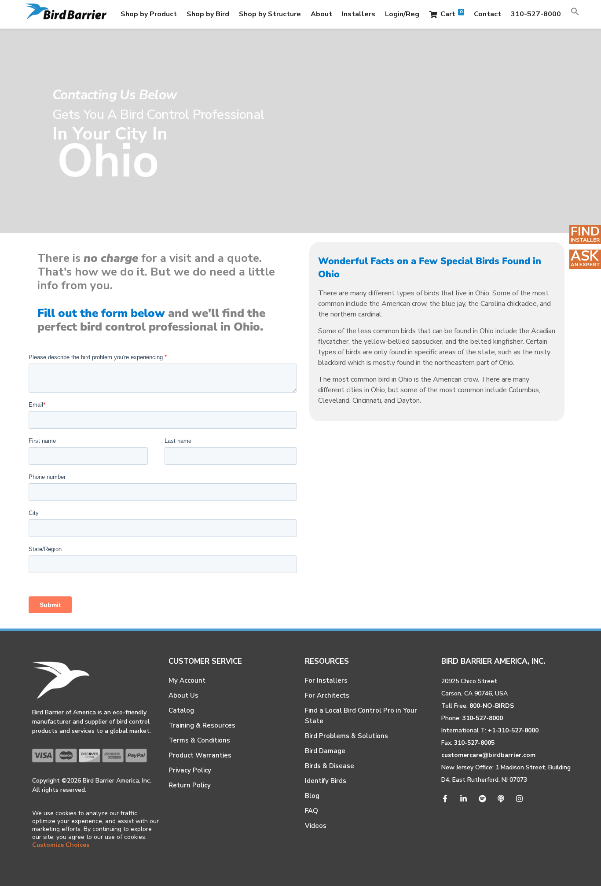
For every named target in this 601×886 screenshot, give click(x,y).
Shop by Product (149, 14)
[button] (575, 14)
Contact (487, 14)
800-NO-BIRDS (491, 706)
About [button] (321, 14)
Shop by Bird (208, 14)
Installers (358, 14)
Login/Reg (402, 14)
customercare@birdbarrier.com (488, 755)
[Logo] (66, 14)
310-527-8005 (474, 743)
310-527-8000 (536, 14)
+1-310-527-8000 (513, 730)
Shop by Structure (270, 14)
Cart (451, 14)
